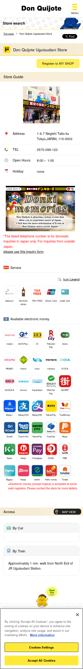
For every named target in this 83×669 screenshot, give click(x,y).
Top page (8, 33)
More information (42, 635)
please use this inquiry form (23, 251)
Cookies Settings (41, 647)
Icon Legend (71, 279)
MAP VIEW (69, 512)
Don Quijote (41, 9)
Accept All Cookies (41, 660)
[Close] (77, 615)
